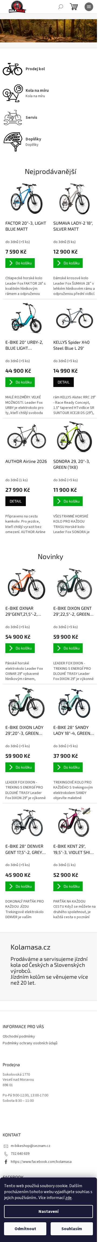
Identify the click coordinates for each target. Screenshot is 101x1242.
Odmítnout (25, 1229)
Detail (63, 382)
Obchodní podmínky (19, 1036)
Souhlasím (71, 1229)
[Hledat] (60, 6)
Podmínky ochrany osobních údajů (30, 1043)
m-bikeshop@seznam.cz (30, 1146)
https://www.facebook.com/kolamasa (41, 1161)
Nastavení (48, 1211)
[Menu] (88, 6)
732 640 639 (20, 1153)
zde (68, 1198)
